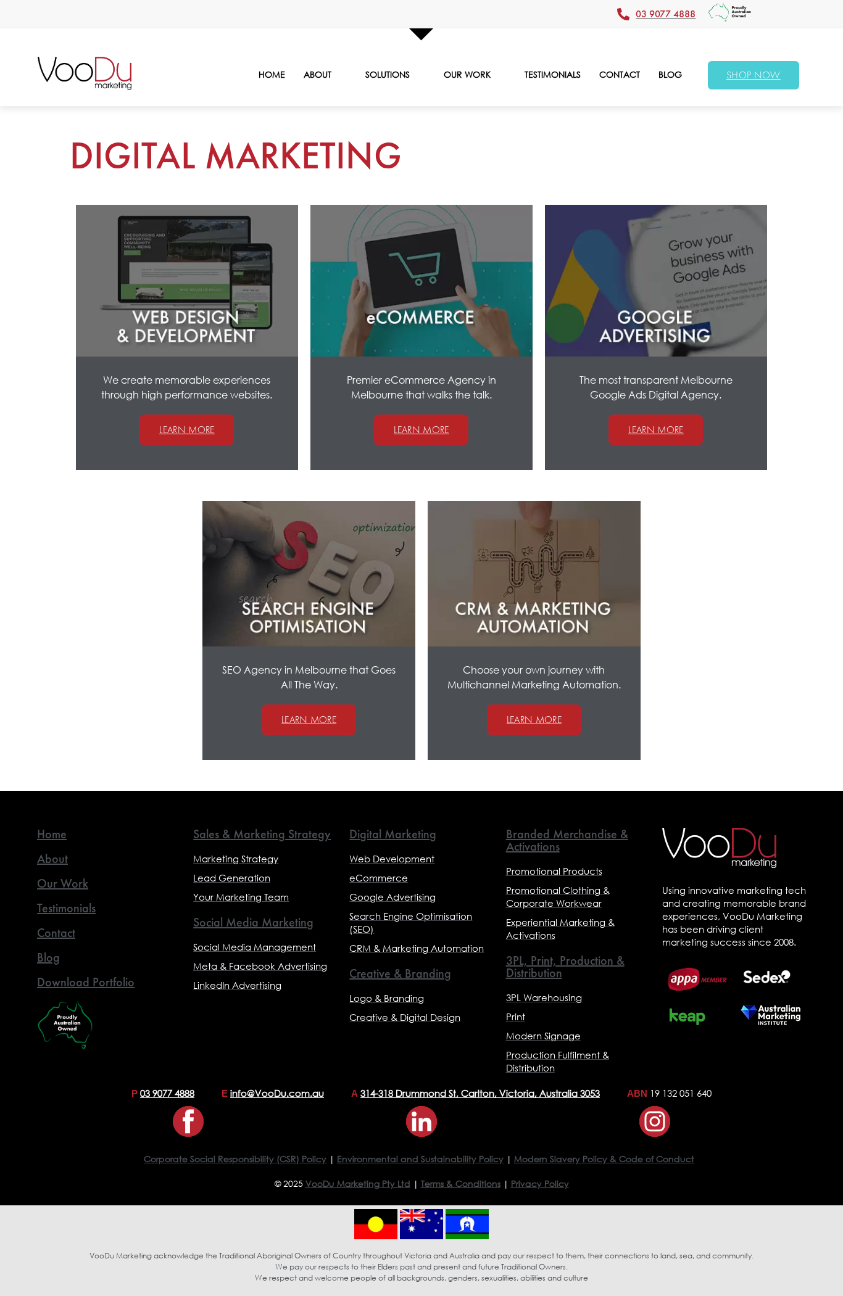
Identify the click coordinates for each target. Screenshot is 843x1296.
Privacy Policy (540, 1183)
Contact (56, 933)
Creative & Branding (400, 973)
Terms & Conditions (460, 1183)
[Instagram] (654, 1121)
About (52, 859)
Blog (48, 957)
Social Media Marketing (253, 922)
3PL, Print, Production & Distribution (565, 966)
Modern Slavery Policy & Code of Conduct (604, 1159)
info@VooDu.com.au (277, 1093)
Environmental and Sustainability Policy (420, 1159)
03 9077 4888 (167, 1093)
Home (52, 834)
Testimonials (66, 908)
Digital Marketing (392, 834)
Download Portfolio (86, 982)
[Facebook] (188, 1121)
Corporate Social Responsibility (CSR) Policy (235, 1159)
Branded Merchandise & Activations (567, 840)
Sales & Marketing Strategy (262, 834)
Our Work (62, 883)
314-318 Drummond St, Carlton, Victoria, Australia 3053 (480, 1093)
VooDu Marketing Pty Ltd (357, 1183)
